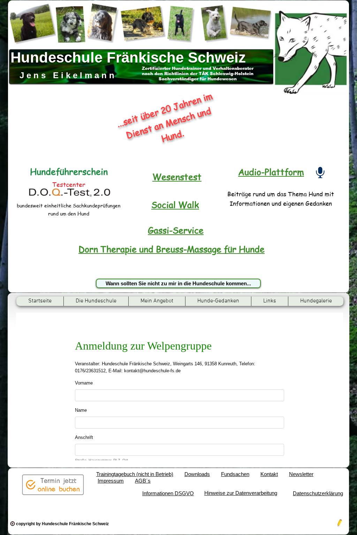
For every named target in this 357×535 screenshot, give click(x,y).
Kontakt (269, 474)
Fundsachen (235, 474)
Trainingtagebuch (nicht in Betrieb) (134, 474)
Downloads (197, 474)
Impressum (111, 481)
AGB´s (143, 481)
